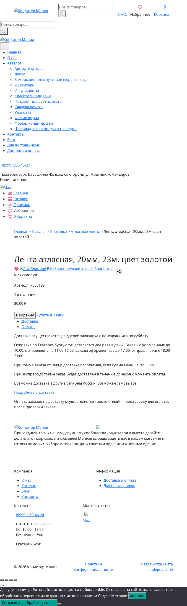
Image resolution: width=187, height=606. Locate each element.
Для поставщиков (23, 145)
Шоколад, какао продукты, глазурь (46, 128)
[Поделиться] (6, 580)
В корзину (25, 315)
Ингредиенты (27, 90)
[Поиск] (62, 13)
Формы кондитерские (34, 123)
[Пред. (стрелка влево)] (2, 585)
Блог (11, 139)
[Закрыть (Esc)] (2, 580)
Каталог (14, 63)
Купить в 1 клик (50, 315)
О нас (12, 57)
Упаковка (23, 112)
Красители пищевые (33, 95)
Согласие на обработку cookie (29, 602)
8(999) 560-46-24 (30, 514)
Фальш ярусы (27, 117)
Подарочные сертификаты (38, 101)
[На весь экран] (11, 580)
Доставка (29, 321)
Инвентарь (24, 84)
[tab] (97, 321)
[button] (63, 268)
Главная (14, 52)
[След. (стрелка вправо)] (6, 585)
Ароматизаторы (29, 68)
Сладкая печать (29, 106)
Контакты (15, 134)
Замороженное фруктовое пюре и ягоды (51, 79)
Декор (20, 74)
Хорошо (137, 595)
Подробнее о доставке (34, 392)
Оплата (28, 326)
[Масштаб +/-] (15, 580)
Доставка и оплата (23, 150)
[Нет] (59, 604)
